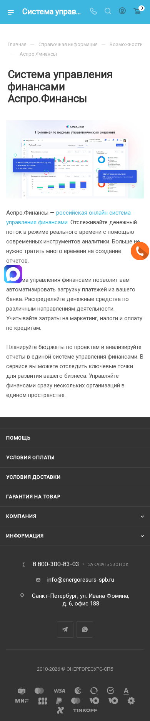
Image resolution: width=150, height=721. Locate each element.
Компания (21, 516)
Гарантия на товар (33, 496)
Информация (25, 536)
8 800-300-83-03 (56, 564)
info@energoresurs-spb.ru (80, 579)
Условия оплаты (30, 457)
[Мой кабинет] (122, 11)
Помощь (18, 438)
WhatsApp (85, 629)
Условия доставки (33, 477)
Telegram (65, 629)
